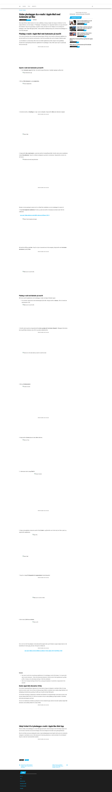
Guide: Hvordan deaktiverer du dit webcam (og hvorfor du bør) (84, 21)
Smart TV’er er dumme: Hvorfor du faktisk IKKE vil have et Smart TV (84, 27)
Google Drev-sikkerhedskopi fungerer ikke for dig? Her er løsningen (27, 766)
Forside (20, 10)
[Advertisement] (43, 57)
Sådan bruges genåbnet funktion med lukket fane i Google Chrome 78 (57, 766)
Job (21, 778)
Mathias (35, 19)
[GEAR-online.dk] (20, 6)
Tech (29, 6)
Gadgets (34, 6)
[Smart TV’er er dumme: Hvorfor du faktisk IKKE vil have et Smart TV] (73, 28)
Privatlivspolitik (23, 786)
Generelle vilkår (23, 783)
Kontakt (21, 788)
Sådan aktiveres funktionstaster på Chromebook (80, 44)
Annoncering (22, 781)
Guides (24, 6)
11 (84, 24)
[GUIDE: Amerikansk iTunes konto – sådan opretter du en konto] (73, 34)
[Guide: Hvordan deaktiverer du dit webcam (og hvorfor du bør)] (73, 22)
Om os (21, 776)
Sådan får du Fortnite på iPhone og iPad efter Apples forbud (81, 39)
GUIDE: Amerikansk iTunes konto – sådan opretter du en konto (84, 33)
